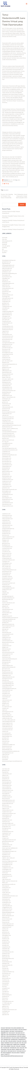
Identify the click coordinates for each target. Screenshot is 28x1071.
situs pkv (19, 1041)
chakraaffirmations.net (7, 298)
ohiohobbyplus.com (7, 563)
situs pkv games (6, 246)
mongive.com (5, 838)
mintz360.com (5, 308)
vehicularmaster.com (7, 525)
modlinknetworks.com (7, 479)
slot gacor (12, 1031)
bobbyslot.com (5, 305)
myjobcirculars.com (7, 812)
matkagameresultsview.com (9, 840)
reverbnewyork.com (7, 548)
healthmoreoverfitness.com (9, 813)
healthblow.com (6, 854)
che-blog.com (5, 290)
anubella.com (5, 743)
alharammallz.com (6, 632)
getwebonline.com (6, 874)
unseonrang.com (6, 359)
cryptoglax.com (6, 561)
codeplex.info (5, 593)
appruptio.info (5, 1014)
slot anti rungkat (21, 1036)
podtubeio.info (5, 963)
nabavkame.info (6, 1004)
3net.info (4, 591)
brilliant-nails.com (6, 914)
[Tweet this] (4, 183)
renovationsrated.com (7, 728)
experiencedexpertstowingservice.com (11, 425)
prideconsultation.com (7, 295)
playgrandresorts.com (7, 499)
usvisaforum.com (6, 551)
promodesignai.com (7, 734)
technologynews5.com (7, 711)
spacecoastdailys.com (7, 725)
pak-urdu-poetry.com (7, 361)
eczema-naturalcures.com (8, 603)
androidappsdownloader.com (9, 851)
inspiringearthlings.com (8, 683)
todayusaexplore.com (7, 518)
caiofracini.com (5, 356)
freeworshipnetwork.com (8, 626)
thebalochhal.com (6, 523)
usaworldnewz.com (7, 517)
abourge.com (5, 629)
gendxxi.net (5, 402)
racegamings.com (6, 493)
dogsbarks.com (6, 650)
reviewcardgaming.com (7, 423)
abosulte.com (5, 739)
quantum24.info (6, 408)
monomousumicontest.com (8, 390)
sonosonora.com (6, 581)
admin (18, 180)
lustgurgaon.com (6, 301)
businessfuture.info (7, 277)
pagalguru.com (5, 702)
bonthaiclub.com (6, 575)
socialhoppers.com (6, 869)
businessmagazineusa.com (8, 412)
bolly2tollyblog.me (7, 995)
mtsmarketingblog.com (8, 925)
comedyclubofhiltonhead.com (9, 432)
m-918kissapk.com (7, 1003)
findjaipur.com (5, 540)
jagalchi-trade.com (6, 555)
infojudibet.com (6, 278)
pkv (3, 249)
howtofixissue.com (6, 792)
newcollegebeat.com (7, 546)
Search (22, 204)
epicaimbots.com (6, 655)
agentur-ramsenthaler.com (8, 397)
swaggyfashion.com (7, 907)
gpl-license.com (6, 669)
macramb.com (5, 891)
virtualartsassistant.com (8, 433)
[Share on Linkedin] (8, 183)
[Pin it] (6, 183)
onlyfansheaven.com (7, 876)
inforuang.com (5, 886)
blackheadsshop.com (7, 427)
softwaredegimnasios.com (8, 721)
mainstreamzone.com (7, 338)
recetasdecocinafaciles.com (8, 619)
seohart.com (5, 731)
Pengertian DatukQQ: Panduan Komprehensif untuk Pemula (13, 221)
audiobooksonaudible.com (8, 744)
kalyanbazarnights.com (7, 823)
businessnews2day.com (8, 417)
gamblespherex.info (7, 395)
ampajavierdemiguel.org (8, 528)
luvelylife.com (5, 889)
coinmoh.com (5, 644)
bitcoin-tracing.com (7, 748)
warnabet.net (5, 991)
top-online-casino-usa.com (8, 825)
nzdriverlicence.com (7, 700)
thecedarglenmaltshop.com (9, 260)
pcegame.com (5, 703)
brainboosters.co (6, 530)
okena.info (4, 594)
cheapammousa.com (7, 616)
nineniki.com (5, 830)
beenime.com (5, 438)
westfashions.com (6, 897)
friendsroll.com (6, 584)
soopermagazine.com (7, 723)
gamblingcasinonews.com (8, 800)
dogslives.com (5, 369)
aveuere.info (5, 324)
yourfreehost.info (6, 568)
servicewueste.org (6, 807)
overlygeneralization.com (8, 342)
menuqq (3, 1028)
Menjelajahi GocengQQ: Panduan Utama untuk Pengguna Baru (13, 225)
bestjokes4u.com (6, 300)
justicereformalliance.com (8, 560)
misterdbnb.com (6, 445)
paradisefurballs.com (7, 323)
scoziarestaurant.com (7, 730)
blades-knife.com (6, 377)
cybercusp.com (5, 754)
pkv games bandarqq (16, 1028)
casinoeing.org (5, 981)
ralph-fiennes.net (6, 879)
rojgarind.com (5, 331)
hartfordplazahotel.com (8, 1001)
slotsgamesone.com (7, 820)
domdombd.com (6, 468)
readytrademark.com (7, 726)
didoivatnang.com (6, 649)
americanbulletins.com (7, 634)
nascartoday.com (6, 697)
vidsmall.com (5, 415)
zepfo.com (4, 710)
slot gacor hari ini (20, 1033)
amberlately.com (6, 532)
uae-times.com (6, 769)
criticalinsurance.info (7, 844)
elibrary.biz (4, 601)
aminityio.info (5, 943)
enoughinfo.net (6, 988)
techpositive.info (6, 357)
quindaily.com (5, 738)
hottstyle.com (5, 680)
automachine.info (6, 385)
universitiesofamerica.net (8, 802)
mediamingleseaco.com (8, 924)
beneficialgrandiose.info (8, 958)
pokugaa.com (5, 496)
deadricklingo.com (6, 392)
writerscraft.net (6, 859)
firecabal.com (5, 664)
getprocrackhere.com (7, 471)
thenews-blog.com (6, 715)
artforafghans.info (6, 935)
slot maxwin (12, 1033)
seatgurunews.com (6, 589)
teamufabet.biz (5, 793)
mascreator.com (6, 692)
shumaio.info (5, 968)
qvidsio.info (5, 967)
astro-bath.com (6, 604)
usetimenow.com (6, 853)
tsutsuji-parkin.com (7, 612)
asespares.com (5, 636)
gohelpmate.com (6, 856)
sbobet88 (3, 1033)
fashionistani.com (6, 660)
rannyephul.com (6, 904)
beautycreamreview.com (8, 642)
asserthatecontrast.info (8, 952)
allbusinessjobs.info (7, 268)
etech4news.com (6, 657)
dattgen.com (5, 647)
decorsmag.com (6, 798)
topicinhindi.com (6, 263)
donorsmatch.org (6, 978)
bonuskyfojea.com (6, 460)
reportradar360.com (7, 906)
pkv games (6, 190)
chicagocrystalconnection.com (9, 1009)
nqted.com (4, 698)
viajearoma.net (5, 611)
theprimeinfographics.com (8, 435)
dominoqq (4, 242)
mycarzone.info (6, 405)
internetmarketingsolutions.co (9, 364)
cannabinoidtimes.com (7, 326)
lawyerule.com (5, 922)
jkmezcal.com (5, 446)
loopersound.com (6, 556)
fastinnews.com (6, 473)
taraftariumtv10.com (7, 909)
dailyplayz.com (5, 469)
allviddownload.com (7, 797)
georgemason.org (6, 262)
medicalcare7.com (6, 833)
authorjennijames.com (7, 609)
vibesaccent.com (6, 527)
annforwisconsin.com (7, 538)
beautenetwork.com (7, 746)
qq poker (4, 252)
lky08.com (4, 877)
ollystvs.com (5, 366)
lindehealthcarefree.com (8, 267)
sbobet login (9, 1044)
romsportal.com (6, 501)
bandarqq (4, 244)
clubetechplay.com (6, 466)
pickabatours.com (6, 272)
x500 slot (3, 1034)
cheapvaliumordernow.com (8, 436)
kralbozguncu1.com (7, 687)
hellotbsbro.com (6, 351)
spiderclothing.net (6, 586)
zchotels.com (5, 708)
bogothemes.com (6, 565)
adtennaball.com (6, 835)
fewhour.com (5, 333)
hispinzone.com (6, 821)
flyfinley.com (5, 293)
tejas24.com (5, 930)
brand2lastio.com (6, 866)
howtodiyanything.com (7, 682)
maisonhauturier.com (7, 690)
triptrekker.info (6, 400)
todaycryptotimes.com (7, 716)
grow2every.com (6, 670)
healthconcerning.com (7, 329)
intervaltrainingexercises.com (9, 448)
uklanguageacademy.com (8, 265)
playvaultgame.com (7, 497)
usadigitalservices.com (7, 868)
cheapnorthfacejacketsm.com (9, 570)
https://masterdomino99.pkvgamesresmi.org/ (12, 1056)
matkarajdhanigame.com (8, 283)
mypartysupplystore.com (8, 537)
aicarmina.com (5, 535)
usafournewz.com (6, 522)
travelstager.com (6, 901)
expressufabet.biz (6, 787)
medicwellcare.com (7, 413)
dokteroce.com (5, 917)
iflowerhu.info (5, 1008)
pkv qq (11, 1042)
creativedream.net (6, 871)
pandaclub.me (5, 996)
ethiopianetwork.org (7, 344)
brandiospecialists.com (7, 831)
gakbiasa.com (5, 1006)
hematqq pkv (13, 1047)
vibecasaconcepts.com (7, 407)
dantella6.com (5, 818)
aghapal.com (5, 606)
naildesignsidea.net (7, 621)
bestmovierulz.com (6, 553)
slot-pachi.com (5, 319)
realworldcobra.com (7, 384)
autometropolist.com (7, 640)
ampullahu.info (5, 948)
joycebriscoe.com (6, 533)
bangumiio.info (5, 955)
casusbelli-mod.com (7, 576)
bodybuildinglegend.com (8, 912)
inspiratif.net (5, 772)
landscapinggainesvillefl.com (9, 688)
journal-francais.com (7, 919)
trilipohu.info (5, 1013)
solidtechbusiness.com (7, 422)
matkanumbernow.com (7, 810)
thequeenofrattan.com (7, 374)
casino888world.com (7, 443)
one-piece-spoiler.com (7, 379)
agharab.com (5, 614)
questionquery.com (6, 910)
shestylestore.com (6, 504)
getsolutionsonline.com (8, 841)
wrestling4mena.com (7, 863)
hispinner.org (5, 843)
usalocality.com (6, 520)
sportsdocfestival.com (7, 502)
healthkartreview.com (7, 673)
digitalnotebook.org (7, 314)
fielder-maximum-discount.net (9, 881)
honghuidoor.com (6, 826)
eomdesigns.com (6, 399)
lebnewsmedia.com (7, 579)
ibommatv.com (5, 777)
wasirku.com (5, 929)
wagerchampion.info (7, 389)
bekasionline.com (6, 780)
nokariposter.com (6, 846)
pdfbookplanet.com (7, 371)
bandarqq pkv (23, 1037)
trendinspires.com (6, 902)
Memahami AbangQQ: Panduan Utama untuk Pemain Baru (13, 216)
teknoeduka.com (6, 713)
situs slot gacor (21, 1034)
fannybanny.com (6, 474)
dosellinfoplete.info (7, 962)
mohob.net (4, 310)
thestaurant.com (6, 453)
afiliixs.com (5, 631)
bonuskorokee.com (6, 461)
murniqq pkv (6, 1047)
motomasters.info (6, 404)
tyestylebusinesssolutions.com (9, 450)
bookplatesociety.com (7, 578)
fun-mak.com (5, 441)
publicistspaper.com (7, 736)
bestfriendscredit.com (7, 599)
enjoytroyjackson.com (7, 654)
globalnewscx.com (6, 367)
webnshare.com (6, 341)
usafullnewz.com (6, 514)
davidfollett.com (6, 545)
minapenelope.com (6, 558)
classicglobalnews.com (7, 753)
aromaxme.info (5, 950)
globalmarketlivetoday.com (8, 667)
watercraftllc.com (6, 627)
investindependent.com (8, 685)
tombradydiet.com (6, 573)
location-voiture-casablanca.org (10, 428)
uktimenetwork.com (7, 515)
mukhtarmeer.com (6, 695)
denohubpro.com (6, 375)
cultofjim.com (5, 542)
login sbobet (7, 1046)
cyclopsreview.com (6, 645)
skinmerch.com (6, 550)
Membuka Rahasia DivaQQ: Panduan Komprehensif (11, 212)
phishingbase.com (6, 491)
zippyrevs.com (5, 808)
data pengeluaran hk (7, 241)
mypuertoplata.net (6, 788)
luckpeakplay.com (6, 484)
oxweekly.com (5, 894)
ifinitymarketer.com (7, 476)
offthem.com (5, 775)
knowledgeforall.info (7, 864)
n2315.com (5, 873)
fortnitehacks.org (6, 973)
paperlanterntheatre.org (8, 624)
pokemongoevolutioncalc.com (9, 489)
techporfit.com (5, 779)
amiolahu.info (5, 945)
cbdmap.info (5, 280)
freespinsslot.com (6, 321)
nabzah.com (5, 836)
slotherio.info (5, 970)
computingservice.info (7, 354)
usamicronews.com (7, 486)
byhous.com (5, 1000)
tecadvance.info (6, 942)
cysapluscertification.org (8, 971)
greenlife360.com (6, 783)
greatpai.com (5, 622)
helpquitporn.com (6, 675)
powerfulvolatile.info (7, 965)
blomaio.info (5, 960)
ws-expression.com (7, 706)
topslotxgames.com (7, 815)
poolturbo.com (5, 932)
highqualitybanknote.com (8, 677)
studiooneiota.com (6, 380)
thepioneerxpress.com (7, 790)
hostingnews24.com (7, 678)
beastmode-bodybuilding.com (9, 273)
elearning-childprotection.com (9, 861)
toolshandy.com (6, 899)
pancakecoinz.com (6, 291)
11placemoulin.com (7, 306)
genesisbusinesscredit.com (8, 884)
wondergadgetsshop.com (8, 588)
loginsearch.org (6, 975)
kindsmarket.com (6, 887)
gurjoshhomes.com (6, 571)
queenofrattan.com (6, 372)
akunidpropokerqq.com (7, 596)
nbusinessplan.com (7, 782)
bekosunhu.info (6, 957)
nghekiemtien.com (6, 927)
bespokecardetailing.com (8, 598)
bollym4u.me (5, 993)
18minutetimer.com (7, 334)
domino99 (4, 237)
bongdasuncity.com (6, 318)
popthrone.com (6, 285)
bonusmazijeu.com (6, 458)
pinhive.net (5, 990)
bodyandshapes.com (7, 749)
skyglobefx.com (6, 394)
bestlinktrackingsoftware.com (9, 455)
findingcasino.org (6, 382)
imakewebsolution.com (8, 288)
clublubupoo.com (6, 456)
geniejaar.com (5, 303)
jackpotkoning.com (6, 478)
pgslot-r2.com (5, 705)
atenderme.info (6, 953)
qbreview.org (5, 805)
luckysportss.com (6, 483)
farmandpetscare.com (7, 352)
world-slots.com (6, 286)
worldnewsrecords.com (8, 418)
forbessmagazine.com (7, 665)
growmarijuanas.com (7, 339)
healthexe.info (5, 938)
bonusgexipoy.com (6, 463)
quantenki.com (5, 410)
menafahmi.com (6, 693)
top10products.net (6, 270)
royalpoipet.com (6, 451)
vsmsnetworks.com (7, 774)
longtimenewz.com (6, 481)
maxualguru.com (6, 316)
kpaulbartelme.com (7, 430)
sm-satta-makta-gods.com (8, 720)
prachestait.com (6, 934)
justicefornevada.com (7, 347)
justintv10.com (6, 920)
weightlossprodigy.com (8, 311)
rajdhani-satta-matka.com (8, 858)
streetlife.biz (5, 985)
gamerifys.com (5, 770)
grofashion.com (6, 488)
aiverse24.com (5, 741)
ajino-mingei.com (6, 566)
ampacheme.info (6, 947)
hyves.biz (4, 986)
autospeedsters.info (7, 387)
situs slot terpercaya (11, 1034)
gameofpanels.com (6, 849)
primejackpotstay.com (7, 494)
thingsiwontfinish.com (7, 506)
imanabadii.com (6, 1011)
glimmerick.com (6, 543)
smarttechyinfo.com (7, 313)
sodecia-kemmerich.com (8, 440)
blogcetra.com (5, 362)
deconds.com (5, 758)
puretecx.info (5, 940)
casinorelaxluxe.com (7, 465)
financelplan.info (6, 275)
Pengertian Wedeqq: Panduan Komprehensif (13, 229)
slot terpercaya (18, 1031)
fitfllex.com (5, 882)
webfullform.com (6, 795)
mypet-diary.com (6, 892)
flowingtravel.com (6, 828)
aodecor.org (5, 976)
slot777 (7, 1054)
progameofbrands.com (7, 803)
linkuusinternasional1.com (8, 583)
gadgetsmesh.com (6, 346)
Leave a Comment (8, 181)
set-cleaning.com (6, 733)
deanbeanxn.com (6, 281)
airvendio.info (5, 937)
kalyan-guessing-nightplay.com (9, 848)
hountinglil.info (6, 296)
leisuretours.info (6, 349)
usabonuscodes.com (7, 718)
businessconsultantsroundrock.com (10, 751)
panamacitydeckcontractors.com (10, 896)
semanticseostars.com (7, 336)
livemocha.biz (5, 983)
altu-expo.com (5, 608)
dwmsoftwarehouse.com (8, 652)
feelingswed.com (6, 662)
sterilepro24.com (6, 420)
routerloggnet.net (6, 816)
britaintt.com (5, 756)
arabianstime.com (6, 637)
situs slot (4, 239)
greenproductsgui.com (7, 328)
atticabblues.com (6, 639)
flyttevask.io (5, 998)
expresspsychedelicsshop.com (9, 659)
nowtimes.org (5, 980)
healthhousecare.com (7, 672)
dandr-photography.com (8, 915)
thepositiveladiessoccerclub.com (10, 617)
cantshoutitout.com (7, 785)
